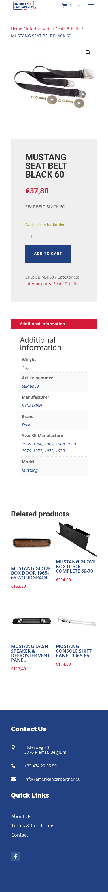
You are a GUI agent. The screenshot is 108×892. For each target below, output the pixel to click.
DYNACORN (32, 405)
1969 (71, 444)
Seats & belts (67, 28)
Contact (19, 835)
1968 (60, 444)
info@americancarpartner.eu (52, 779)
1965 (26, 444)
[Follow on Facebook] (15, 856)
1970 (26, 451)
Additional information (42, 323)
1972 (49, 451)
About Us (21, 816)
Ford (26, 425)
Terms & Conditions (32, 825)
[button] (88, 52)
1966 (37, 444)
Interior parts (39, 28)
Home (16, 28)
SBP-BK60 (30, 386)
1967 (49, 444)
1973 (60, 451)
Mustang (29, 470)
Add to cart (48, 253)
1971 (37, 451)
